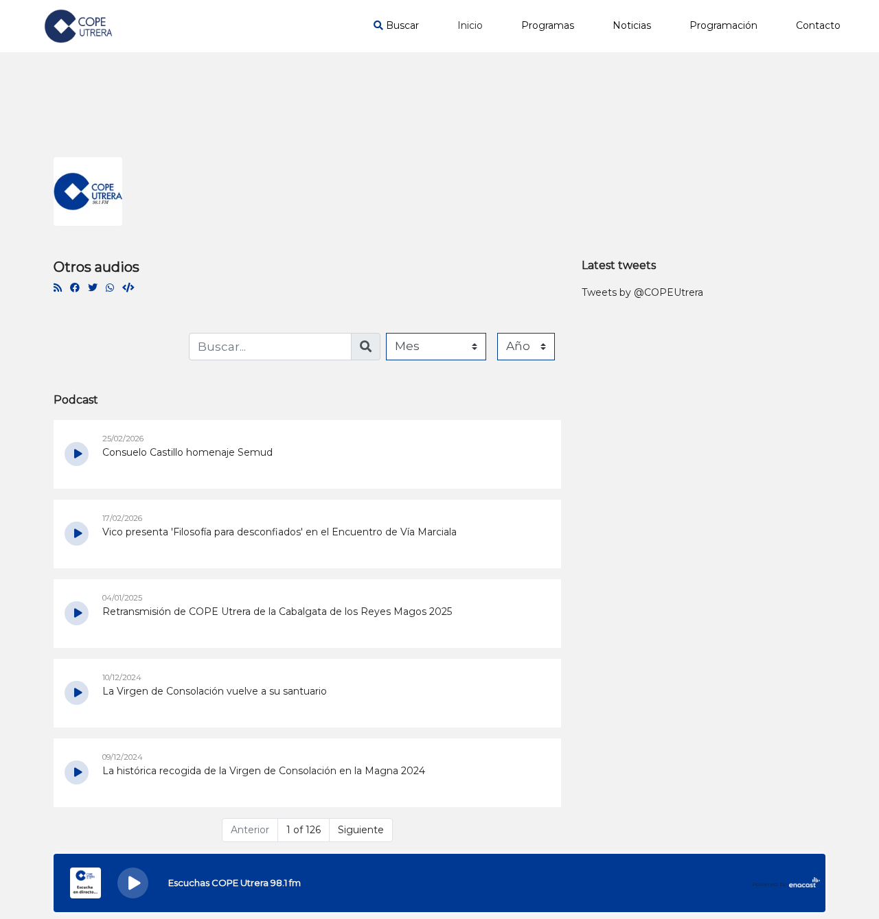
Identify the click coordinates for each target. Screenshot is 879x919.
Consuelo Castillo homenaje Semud (187, 452)
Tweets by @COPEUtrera (642, 292)
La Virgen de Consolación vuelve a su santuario (214, 691)
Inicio (470, 25)
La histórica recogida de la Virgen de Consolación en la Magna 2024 (263, 771)
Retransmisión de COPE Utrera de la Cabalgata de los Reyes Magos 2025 (277, 611)
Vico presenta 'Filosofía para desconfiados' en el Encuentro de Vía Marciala (279, 532)
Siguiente (361, 830)
